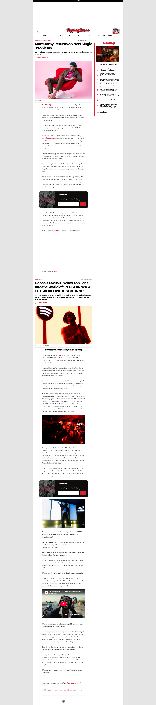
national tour (64, 355)
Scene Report (88, 36)
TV (79, 36)
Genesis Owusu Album (69, 690)
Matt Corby (46, 105)
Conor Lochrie (41, 57)
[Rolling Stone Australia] (78, 32)
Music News (47, 40)
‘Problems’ (55, 230)
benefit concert (48, 138)
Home (36, 40)
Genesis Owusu (57, 690)
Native (80, 690)
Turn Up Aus (71, 683)
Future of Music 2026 (105, 36)
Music (54, 36)
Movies (71, 36)
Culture (62, 36)
